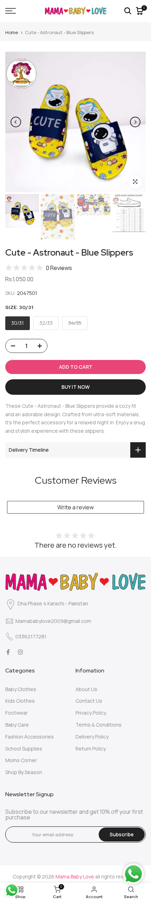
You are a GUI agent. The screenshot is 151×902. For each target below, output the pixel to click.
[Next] (135, 122)
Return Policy (91, 748)
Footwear (16, 712)
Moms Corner (21, 760)
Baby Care (17, 724)
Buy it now (75, 387)
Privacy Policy (91, 712)
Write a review (75, 507)
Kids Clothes (20, 700)
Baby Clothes (20, 689)
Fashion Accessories (29, 736)
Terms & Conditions (99, 724)
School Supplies (23, 748)
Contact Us (89, 700)
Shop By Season (23, 772)
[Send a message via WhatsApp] (12, 890)
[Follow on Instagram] (20, 652)
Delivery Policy (92, 736)
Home (11, 32)
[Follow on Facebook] (8, 652)
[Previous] (16, 122)
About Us (86, 689)
